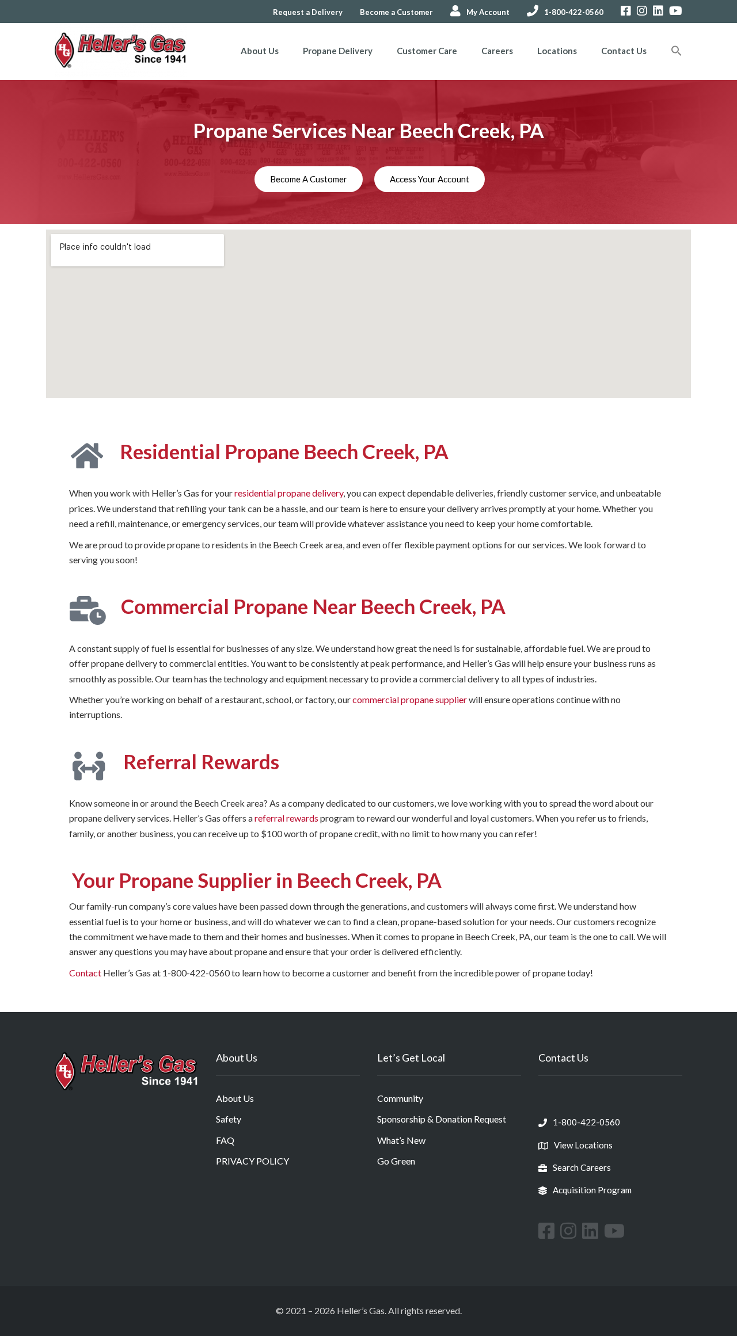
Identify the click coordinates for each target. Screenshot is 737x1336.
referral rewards (286, 817)
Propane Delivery (338, 50)
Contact (85, 972)
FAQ (225, 1140)
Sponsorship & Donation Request (441, 1118)
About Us (260, 50)
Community (400, 1098)
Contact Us (624, 50)
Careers (497, 50)
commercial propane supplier (409, 699)
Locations (557, 50)
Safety (228, 1118)
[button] (676, 51)
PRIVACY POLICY (252, 1160)
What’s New (401, 1140)
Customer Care (427, 50)
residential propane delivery (288, 492)
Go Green (396, 1160)
